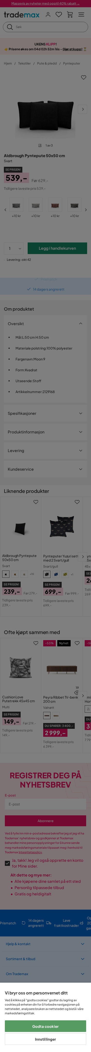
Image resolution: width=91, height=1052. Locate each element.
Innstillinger (45, 1039)
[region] (45, 1017)
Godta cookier (45, 1026)
